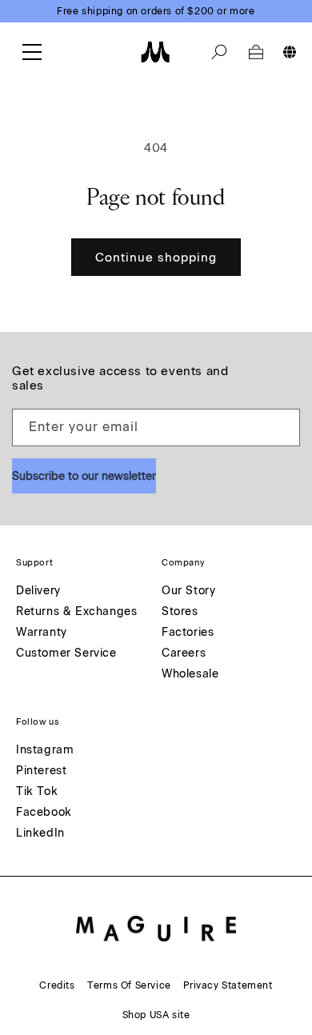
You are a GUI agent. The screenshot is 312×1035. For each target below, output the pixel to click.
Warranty (41, 633)
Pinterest (41, 771)
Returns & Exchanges (76, 612)
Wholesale (190, 675)
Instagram (45, 751)
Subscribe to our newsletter (84, 476)
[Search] (219, 52)
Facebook (44, 813)
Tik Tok (37, 792)
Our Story (188, 591)
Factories (188, 633)
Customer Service (66, 654)
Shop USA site (156, 1015)
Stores (180, 612)
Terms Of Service (129, 985)
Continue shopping (156, 257)
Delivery (38, 591)
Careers (184, 654)
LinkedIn (40, 834)
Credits (56, 985)
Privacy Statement (227, 985)
